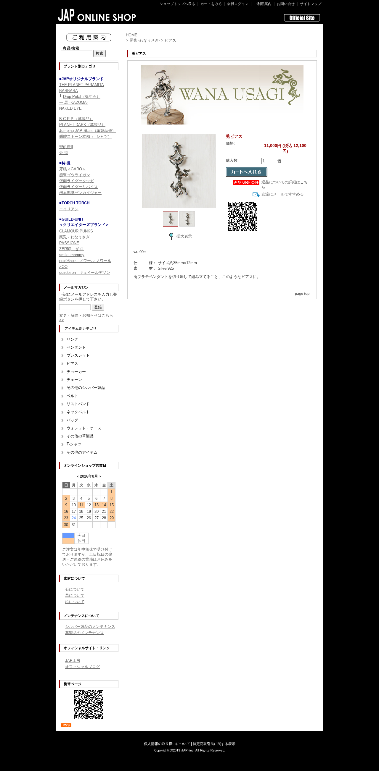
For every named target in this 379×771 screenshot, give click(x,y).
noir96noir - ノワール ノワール (85, 260)
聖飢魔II (66, 147)
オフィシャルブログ (82, 667)
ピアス (72, 363)
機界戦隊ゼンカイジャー (80, 192)
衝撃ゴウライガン (74, 175)
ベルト (72, 396)
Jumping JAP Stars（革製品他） (87, 130)
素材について (74, 578)
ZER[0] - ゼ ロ (71, 249)
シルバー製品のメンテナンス (90, 626)
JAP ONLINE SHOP (97, 14)
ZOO (63, 266)
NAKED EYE (70, 108)
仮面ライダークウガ (76, 181)
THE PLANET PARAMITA (81, 85)
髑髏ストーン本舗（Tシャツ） (85, 136)
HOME (131, 35)
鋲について (74, 601)
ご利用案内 (263, 4)
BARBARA (68, 90)
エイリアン (68, 209)
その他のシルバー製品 (86, 387)
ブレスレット (78, 355)
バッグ (72, 420)
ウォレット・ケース (84, 428)
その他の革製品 (80, 436)
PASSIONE (69, 243)
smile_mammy (71, 255)
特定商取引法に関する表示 (214, 744)
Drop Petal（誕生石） (81, 96)
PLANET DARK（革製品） (82, 124)
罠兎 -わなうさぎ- (144, 40)
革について (74, 595)
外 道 (63, 153)
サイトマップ (310, 4)
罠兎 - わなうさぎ (74, 237)
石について (74, 589)
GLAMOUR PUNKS (76, 231)
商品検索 (71, 48)
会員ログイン (237, 4)
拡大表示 (184, 236)
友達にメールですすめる (282, 194)
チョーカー (76, 371)
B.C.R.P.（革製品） (76, 119)
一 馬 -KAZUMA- (73, 102)
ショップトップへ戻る (177, 4)
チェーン (74, 379)
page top (302, 293)
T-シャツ (74, 444)
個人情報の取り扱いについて (167, 744)
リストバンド (78, 404)
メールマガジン (76, 287)
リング (72, 339)
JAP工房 (72, 660)
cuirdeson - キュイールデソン (84, 272)
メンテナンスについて (81, 616)
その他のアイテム (82, 452)
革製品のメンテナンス (84, 633)
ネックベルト (78, 412)
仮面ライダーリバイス (78, 187)
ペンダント (76, 347)
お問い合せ (286, 4)
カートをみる (211, 4)
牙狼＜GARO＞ (72, 169)
